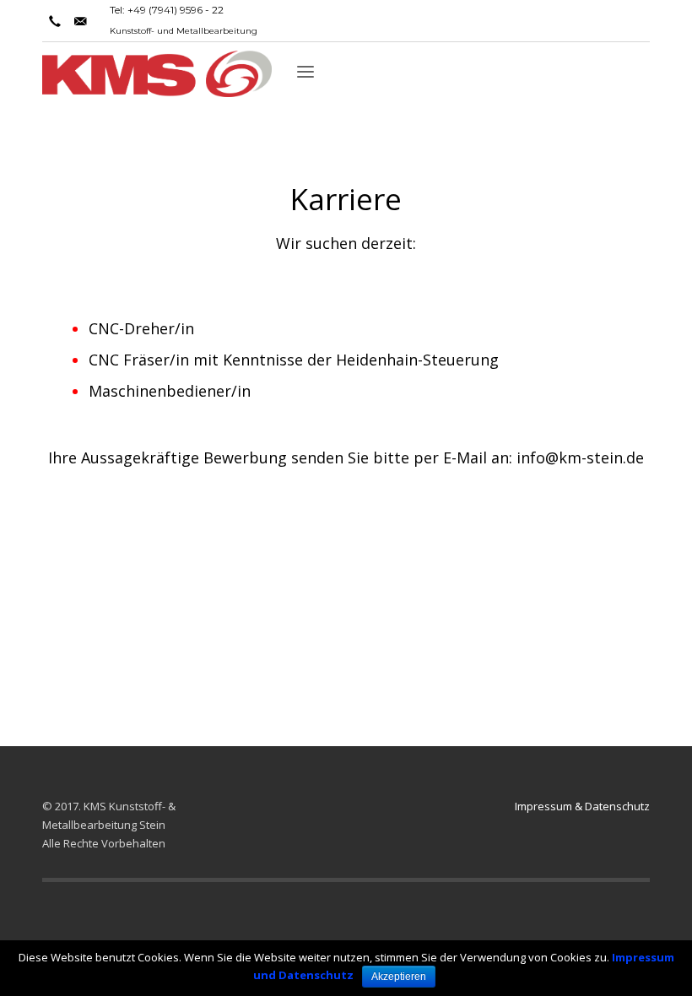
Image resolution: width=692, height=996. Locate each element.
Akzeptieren (398, 976)
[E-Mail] (80, 21)
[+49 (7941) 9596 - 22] (55, 21)
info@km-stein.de (580, 457)
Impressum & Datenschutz (582, 806)
